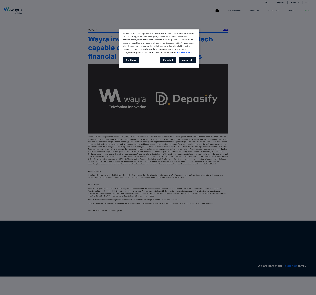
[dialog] (159, 48)
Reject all (168, 60)
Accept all (187, 60)
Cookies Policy (184, 52)
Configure (131, 60)
